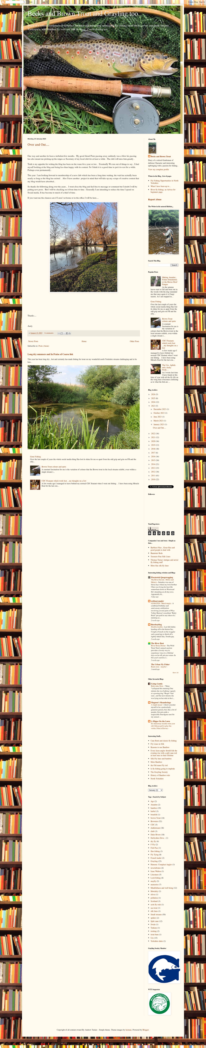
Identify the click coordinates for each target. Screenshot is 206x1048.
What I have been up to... (161, 186)
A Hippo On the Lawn (160, 721)
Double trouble (157, 627)
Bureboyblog (156, 624)
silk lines (154, 911)
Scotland (154, 901)
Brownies (154, 821)
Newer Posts (33, 341)
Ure (152, 937)
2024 (153, 402)
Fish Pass (154, 847)
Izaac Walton (156, 871)
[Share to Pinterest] (69, 333)
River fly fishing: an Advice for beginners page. (163, 190)
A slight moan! (157, 704)
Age (152, 801)
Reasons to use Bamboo (160, 747)
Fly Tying (154, 854)
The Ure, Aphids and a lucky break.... (168, 367)
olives (153, 894)
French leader (156, 858)
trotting (154, 931)
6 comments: (49, 333)
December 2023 (160, 409)
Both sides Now (157, 686)
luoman (128, 1029)
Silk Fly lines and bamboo (161, 758)
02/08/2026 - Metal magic (161, 603)
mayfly (153, 881)
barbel (153, 811)
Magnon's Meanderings (161, 702)
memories (154, 884)
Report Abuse (154, 199)
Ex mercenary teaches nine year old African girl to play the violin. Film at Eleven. (163, 726)
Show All (175, 673)
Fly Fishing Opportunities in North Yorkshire (164, 181)
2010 (153, 479)
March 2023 (159, 420)
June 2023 (158, 416)
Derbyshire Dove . (158, 838)
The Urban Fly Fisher (160, 664)
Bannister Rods (157, 553)
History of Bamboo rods (160, 775)
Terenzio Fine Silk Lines (160, 556)
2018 (153, 448)
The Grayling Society (159, 772)
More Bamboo (156, 762)
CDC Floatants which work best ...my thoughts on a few (64, 480)
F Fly (153, 844)
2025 (153, 398)
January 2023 (159, 424)
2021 (153, 437)
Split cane (154, 921)
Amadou (154, 804)
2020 (153, 441)
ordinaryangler (157, 600)
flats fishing (155, 851)
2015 (153, 460)
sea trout (154, 908)
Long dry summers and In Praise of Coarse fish (50, 354)
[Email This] (59, 333)
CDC (153, 824)
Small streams (156, 914)
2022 (153, 433)
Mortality (154, 891)
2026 (153, 394)
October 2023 (159, 413)
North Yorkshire (157, 778)
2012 (153, 471)
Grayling (154, 861)
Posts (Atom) (44, 346)
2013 (153, 468)
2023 (153, 405)
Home (84, 341)
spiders (153, 917)
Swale (153, 924)
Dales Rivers (156, 834)
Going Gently (157, 683)
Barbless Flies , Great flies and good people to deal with (163, 548)
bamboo (154, 808)
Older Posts (134, 341)
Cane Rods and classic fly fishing (164, 740)
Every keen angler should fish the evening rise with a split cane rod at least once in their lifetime (164, 753)
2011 (153, 475)
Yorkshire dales (157, 941)
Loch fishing (156, 877)
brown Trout (156, 818)
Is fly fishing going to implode (163, 768)
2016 (153, 456)
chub (152, 831)
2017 (153, 452)
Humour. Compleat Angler (161, 864)
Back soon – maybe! (159, 666)
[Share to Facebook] (67, 333)
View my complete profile (158, 169)
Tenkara (154, 927)
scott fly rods (156, 904)
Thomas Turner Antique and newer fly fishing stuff (164, 561)
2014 (153, 464)
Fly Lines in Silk (157, 744)
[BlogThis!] (61, 333)
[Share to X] (64, 333)
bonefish (154, 814)
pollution (154, 897)
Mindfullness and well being (162, 888)
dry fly (153, 841)
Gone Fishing (35, 456)
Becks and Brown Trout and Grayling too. (84, 13)
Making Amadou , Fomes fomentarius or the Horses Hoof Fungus (169, 281)
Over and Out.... (38, 144)
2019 (153, 445)
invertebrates (156, 867)
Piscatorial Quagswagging (162, 577)
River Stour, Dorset (158, 645)
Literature (154, 874)
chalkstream (155, 827)
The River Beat (157, 643)
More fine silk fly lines (160, 565)
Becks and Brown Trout (161, 156)
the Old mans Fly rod (159, 765)
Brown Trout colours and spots (54, 466)
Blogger (146, 1029)
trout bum (154, 934)
